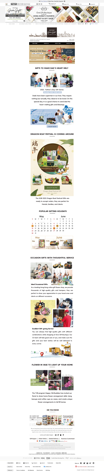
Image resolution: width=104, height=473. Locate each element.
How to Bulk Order (37, 466)
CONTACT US (69, 43)
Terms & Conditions (20, 470)
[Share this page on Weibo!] (90, 463)
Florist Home (11, 15)
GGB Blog (48, 470)
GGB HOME (34, 43)
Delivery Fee (48, 466)
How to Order (19, 466)
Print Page (94, 23)
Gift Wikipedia (31, 470)
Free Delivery (44, 1)
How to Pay (27, 466)
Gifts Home (20, 15)
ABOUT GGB (58, 43)
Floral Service (40, 470)
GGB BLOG (46, 43)
